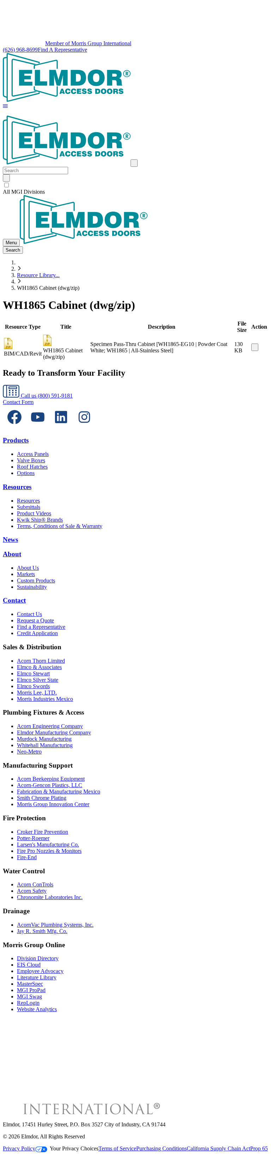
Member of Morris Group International (88, 43)
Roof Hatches (32, 467)
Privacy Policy (19, 1148)
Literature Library (36, 977)
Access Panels (33, 454)
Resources (17, 487)
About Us (28, 568)
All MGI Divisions (24, 192)
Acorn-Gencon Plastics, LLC (49, 785)
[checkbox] (135, 185)
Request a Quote (35, 620)
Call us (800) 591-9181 (46, 396)
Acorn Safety (32, 891)
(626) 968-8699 (20, 50)
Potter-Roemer (33, 838)
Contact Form (18, 402)
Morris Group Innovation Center (53, 804)
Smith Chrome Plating (41, 798)
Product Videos (34, 513)
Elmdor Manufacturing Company (54, 732)
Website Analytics (37, 1009)
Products (16, 440)
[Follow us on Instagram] (84, 427)
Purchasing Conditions (161, 1148)
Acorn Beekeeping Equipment (51, 779)
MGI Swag (29, 996)
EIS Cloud (29, 965)
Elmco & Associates (39, 667)
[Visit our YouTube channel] (37, 427)
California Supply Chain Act (218, 1148)
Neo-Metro (29, 752)
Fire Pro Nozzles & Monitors (49, 851)
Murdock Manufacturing (44, 739)
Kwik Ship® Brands (40, 520)
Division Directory (38, 958)
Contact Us (29, 614)
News (10, 539)
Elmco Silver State (37, 680)
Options (26, 473)
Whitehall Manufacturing (45, 745)
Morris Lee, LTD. (37, 693)
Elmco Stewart (33, 673)
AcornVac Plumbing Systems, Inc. (55, 925)
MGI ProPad (31, 990)
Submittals (28, 507)
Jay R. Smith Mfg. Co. (42, 931)
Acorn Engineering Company (50, 726)
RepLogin (28, 1003)
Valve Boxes (31, 460)
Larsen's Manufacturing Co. (48, 845)
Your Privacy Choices (74, 1148)
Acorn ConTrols (35, 884)
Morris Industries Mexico (45, 699)
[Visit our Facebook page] (14, 427)
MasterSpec (30, 984)
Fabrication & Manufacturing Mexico (58, 791)
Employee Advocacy (40, 971)
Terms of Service (117, 1148)
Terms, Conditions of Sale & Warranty (59, 526)
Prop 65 (259, 1148)
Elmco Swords (33, 686)
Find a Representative (41, 627)
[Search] (6, 178)
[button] (5, 107)
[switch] (6, 185)
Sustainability (32, 587)
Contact (14, 600)
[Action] (254, 347)
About (12, 554)
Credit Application (37, 633)
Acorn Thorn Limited (41, 661)
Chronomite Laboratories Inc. (50, 897)
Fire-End (27, 857)
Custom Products (36, 581)
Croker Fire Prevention (42, 832)
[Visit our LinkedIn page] (61, 427)
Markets (26, 574)
